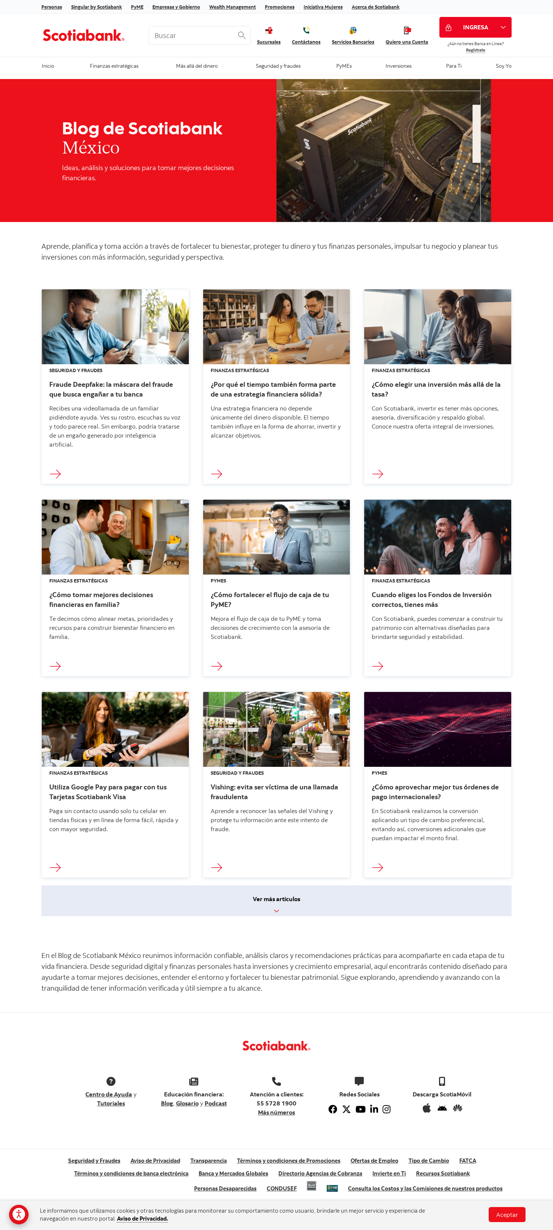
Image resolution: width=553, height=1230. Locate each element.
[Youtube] (361, 1109)
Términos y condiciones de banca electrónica (131, 1173)
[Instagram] (386, 1109)
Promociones (280, 7)
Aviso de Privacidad (155, 1160)
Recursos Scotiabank (443, 1173)
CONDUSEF (282, 1188)
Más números (276, 1112)
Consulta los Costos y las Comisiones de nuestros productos (425, 1188)
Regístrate (475, 50)
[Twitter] (346, 1109)
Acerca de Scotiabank (376, 7)
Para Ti (453, 65)
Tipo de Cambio (429, 1160)
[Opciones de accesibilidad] (19, 1214)
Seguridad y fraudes (278, 65)
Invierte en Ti (389, 1173)
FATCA (467, 1160)
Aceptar (507, 1214)
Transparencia (208, 1160)
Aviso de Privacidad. (142, 1218)
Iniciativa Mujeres (323, 7)
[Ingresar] (57, 474)
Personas (51, 7)
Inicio (48, 65)
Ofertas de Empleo (374, 1160)
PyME (137, 7)
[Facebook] (332, 1109)
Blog (167, 1103)
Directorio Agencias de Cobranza (320, 1173)
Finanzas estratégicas (114, 65)
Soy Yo (503, 65)
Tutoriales (111, 1103)
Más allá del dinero (197, 65)
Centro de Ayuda (108, 1094)
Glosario (187, 1103)
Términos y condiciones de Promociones (288, 1160)
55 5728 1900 (276, 1103)
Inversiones (398, 65)
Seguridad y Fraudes (94, 1160)
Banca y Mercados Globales (233, 1173)
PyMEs (344, 65)
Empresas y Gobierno (176, 7)
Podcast (216, 1103)
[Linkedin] (374, 1109)
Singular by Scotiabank (96, 7)
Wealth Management (232, 7)
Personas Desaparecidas (225, 1188)
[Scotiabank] (89, 35)
